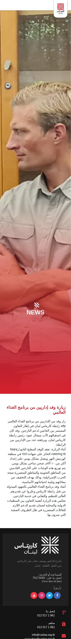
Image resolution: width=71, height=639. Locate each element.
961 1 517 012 (46, 615)
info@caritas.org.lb (43, 634)
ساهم (51, 623)
